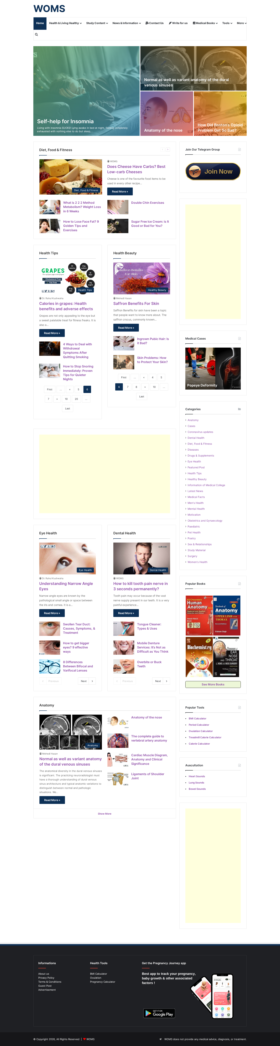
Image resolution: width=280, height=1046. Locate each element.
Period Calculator (199, 724)
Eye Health (194, 461)
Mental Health (196, 508)
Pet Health (194, 532)
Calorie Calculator (199, 743)
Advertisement (47, 989)
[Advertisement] (104, 474)
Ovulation (95, 977)
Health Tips (195, 473)
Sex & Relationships (200, 544)
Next (84, 681)
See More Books (213, 684)
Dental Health (196, 437)
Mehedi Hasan (124, 298)
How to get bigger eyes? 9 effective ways (76, 647)
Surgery (192, 556)
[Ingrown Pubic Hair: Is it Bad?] (123, 343)
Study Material (197, 550)
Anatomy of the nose (163, 130)
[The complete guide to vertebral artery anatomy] (117, 741)
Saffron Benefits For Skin (136, 303)
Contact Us (156, 23)
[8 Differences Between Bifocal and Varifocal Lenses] (49, 666)
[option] (140, 91)
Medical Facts (196, 496)
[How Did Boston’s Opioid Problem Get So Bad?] (220, 113)
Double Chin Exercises (147, 203)
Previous (53, 681)
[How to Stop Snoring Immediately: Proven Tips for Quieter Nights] (49, 371)
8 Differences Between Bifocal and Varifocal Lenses (78, 666)
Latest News (195, 491)
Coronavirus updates (200, 431)
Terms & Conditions (49, 981)
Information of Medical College (206, 485)
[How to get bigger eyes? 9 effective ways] (49, 647)
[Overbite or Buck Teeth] (123, 666)
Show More (104, 813)
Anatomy (193, 420)
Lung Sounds (196, 782)
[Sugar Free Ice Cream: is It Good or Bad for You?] (117, 226)
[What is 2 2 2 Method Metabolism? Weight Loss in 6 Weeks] (49, 207)
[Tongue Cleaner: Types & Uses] (123, 629)
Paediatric (194, 526)
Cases (191, 426)
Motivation (194, 514)
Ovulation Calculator (201, 731)
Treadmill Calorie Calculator (205, 737)
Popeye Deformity (202, 385)
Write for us (180, 23)
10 (66, 398)
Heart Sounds (197, 776)
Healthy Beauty (197, 479)
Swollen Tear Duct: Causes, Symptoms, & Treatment (79, 628)
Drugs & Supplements (201, 455)
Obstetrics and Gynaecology (205, 520)
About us (43, 973)
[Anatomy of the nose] (166, 113)
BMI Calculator (98, 973)
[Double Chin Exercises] (117, 207)
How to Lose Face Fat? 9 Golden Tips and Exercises (81, 226)
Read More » (120, 191)
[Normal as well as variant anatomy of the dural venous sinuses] (193, 68)
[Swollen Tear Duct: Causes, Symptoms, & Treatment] (49, 629)
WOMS (114, 161)
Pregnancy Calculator (102, 981)
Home (40, 23)
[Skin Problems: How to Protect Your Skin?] (123, 362)
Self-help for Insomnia (65, 121)
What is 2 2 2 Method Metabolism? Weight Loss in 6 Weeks (82, 207)
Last (67, 408)
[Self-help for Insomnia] (86, 91)
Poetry (192, 538)
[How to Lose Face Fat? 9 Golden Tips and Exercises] (49, 226)
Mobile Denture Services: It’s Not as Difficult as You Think (152, 647)
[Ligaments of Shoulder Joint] (117, 778)
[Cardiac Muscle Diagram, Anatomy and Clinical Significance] (117, 759)
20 (76, 398)
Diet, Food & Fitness (200, 443)
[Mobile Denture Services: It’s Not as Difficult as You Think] (123, 647)
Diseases (193, 449)
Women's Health (197, 562)
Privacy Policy (46, 977)
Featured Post (196, 467)
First (49, 389)
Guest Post (45, 985)
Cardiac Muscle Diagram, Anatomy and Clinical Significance (149, 759)
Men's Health (196, 502)
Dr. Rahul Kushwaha (52, 298)
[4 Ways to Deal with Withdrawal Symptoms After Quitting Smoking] (49, 348)
